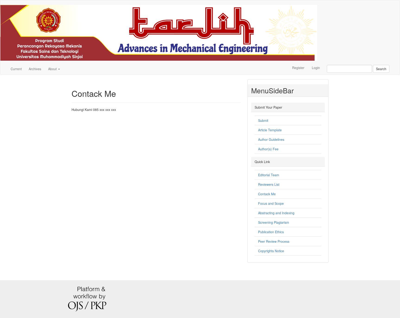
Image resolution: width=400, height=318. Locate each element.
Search (381, 68)
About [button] (53, 68)
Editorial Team (268, 175)
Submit (263, 120)
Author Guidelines (271, 139)
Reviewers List (268, 184)
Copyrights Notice (271, 251)
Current (16, 68)
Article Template (270, 130)
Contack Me (267, 194)
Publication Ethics (271, 232)
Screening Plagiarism (273, 222)
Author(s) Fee (268, 149)
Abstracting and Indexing (276, 213)
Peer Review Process (273, 241)
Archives (35, 68)
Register (298, 67)
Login (316, 67)
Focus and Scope (271, 203)
